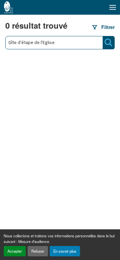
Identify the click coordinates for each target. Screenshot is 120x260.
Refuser (37, 251)
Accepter (14, 251)
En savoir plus (64, 251)
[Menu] (113, 7)
